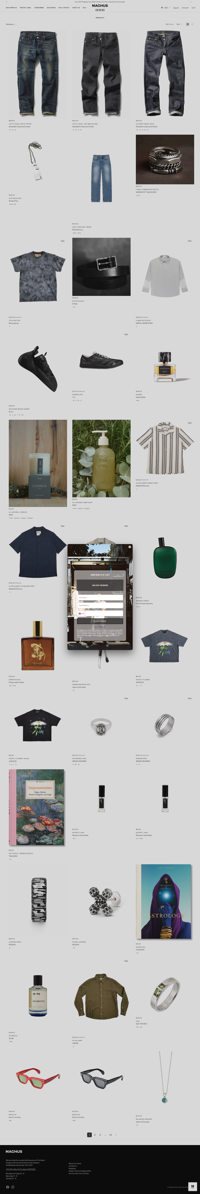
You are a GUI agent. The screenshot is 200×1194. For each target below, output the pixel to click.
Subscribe (100, 621)
